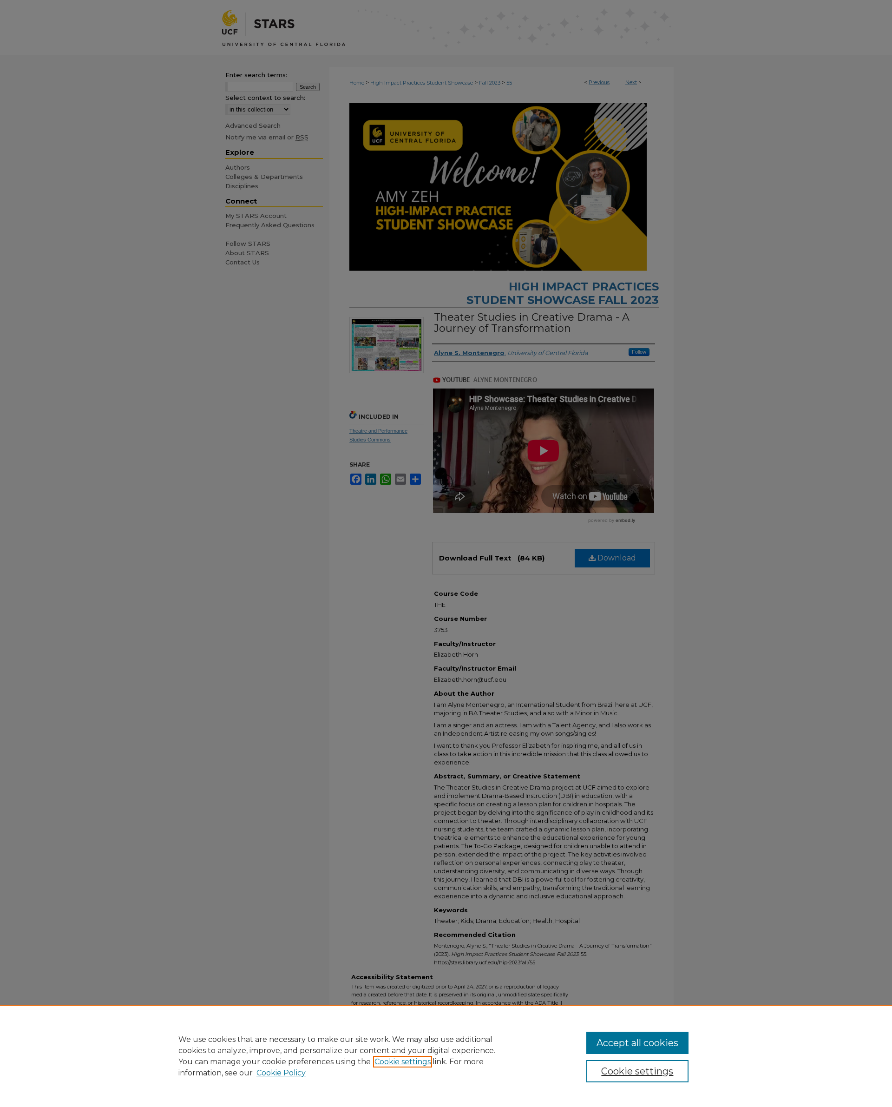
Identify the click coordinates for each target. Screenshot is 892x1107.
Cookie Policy (281, 1072)
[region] (446, 1056)
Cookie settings (402, 1061)
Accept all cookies (637, 1042)
